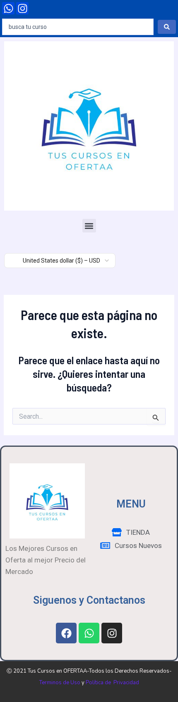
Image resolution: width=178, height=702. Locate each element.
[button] (89, 225)
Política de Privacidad (112, 682)
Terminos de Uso (59, 682)
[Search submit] (167, 27)
